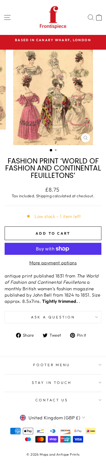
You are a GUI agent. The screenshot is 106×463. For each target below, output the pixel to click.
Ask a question (53, 317)
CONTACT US (51, 400)
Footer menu (51, 365)
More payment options (53, 262)
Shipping (44, 195)
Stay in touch (51, 382)
